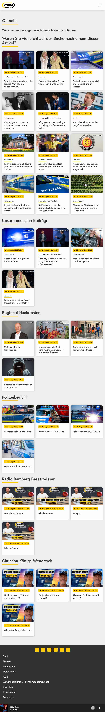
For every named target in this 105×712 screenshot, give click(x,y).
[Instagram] (49, 650)
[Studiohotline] (68, 650)
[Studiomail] (62, 650)
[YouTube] (56, 650)
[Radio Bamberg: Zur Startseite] (49, 5)
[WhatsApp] (37, 650)
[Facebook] (43, 650)
